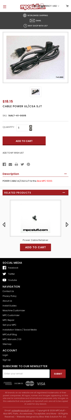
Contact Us (8, 291)
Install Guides (10, 305)
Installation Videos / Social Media (20, 329)
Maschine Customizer (14, 310)
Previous (4, 224)
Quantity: (9, 127)
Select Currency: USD (45, 5)
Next (67, 224)
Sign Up (7, 359)
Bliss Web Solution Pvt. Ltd (52, 416)
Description (11, 174)
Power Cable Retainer (15, 240)
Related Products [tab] (17, 192)
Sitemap (7, 344)
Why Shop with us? (38, 25)
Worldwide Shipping (37, 15)
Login (5, 355)
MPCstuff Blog (10, 334)
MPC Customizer (11, 315)
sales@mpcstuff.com (23, 410)
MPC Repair (8, 320)
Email (38, 20)
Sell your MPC (9, 324)
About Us (7, 300)
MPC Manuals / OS (12, 339)
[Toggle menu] (3, 6)
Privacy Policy (10, 296)
